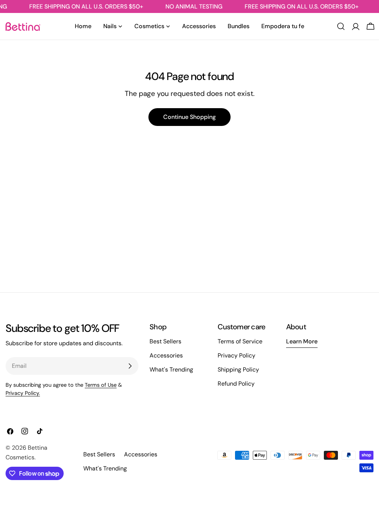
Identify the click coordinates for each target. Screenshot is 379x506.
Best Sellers (165, 341)
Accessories (166, 355)
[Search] (340, 26)
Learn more (302, 341)
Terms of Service (240, 341)
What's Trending (171, 369)
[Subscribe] (130, 366)
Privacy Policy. (23, 393)
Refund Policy (236, 383)
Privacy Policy (236, 355)
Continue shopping (189, 117)
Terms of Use (101, 385)
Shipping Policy (238, 369)
